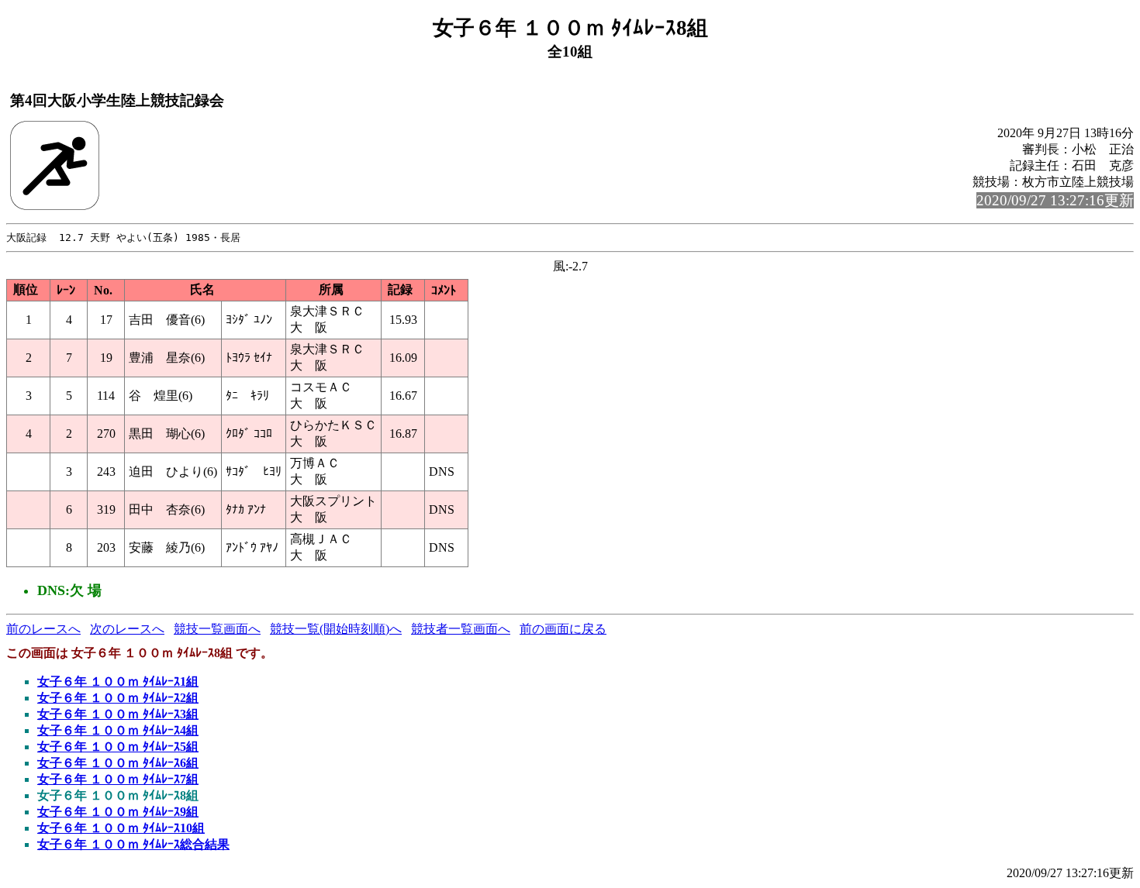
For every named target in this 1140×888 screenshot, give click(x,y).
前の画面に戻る (563, 628)
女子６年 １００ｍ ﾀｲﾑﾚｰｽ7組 (118, 779)
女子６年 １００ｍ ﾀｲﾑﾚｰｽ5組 (118, 746)
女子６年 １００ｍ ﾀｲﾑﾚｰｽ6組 (118, 762)
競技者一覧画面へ (460, 628)
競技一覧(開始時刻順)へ (336, 628)
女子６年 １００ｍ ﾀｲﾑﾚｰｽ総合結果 (133, 844)
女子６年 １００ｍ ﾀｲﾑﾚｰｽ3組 (118, 714)
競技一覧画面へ (217, 628)
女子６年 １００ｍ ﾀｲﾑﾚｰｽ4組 (118, 730)
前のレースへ (43, 628)
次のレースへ (127, 628)
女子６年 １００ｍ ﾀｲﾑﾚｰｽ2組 (118, 697)
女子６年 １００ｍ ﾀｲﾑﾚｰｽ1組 (118, 681)
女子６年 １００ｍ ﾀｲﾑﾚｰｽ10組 (121, 828)
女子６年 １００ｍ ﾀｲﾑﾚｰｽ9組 (118, 811)
